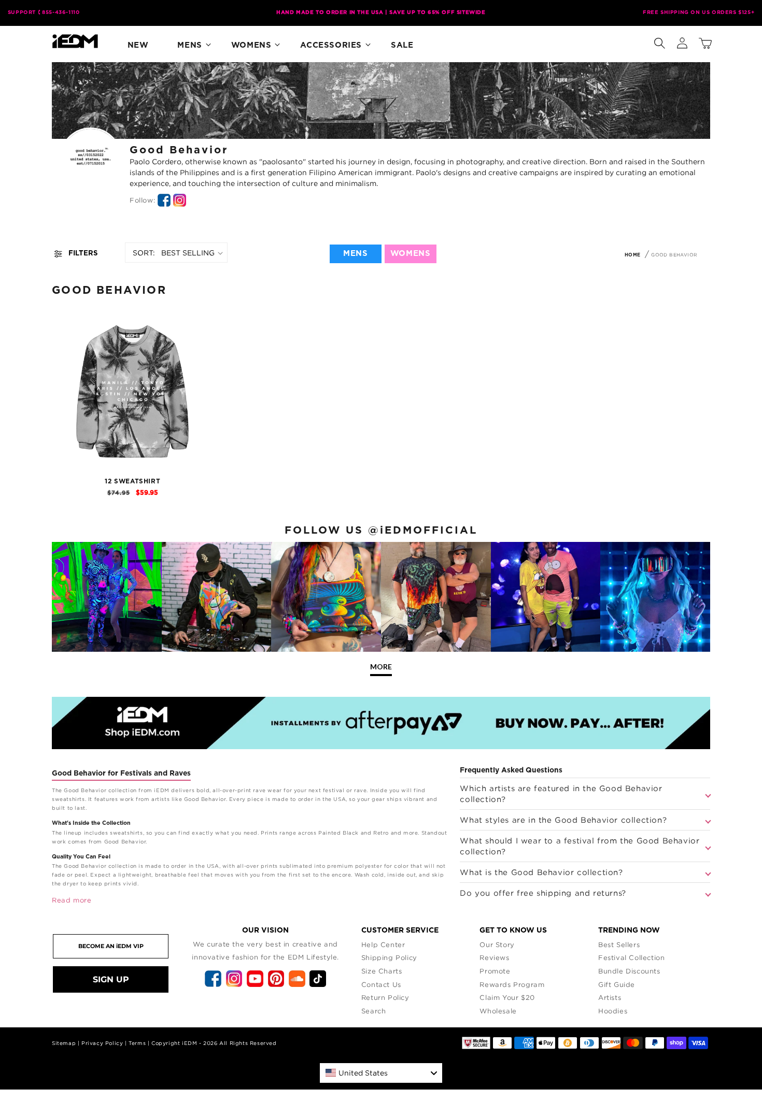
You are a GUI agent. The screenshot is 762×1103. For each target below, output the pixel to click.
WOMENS (410, 253)
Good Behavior (674, 254)
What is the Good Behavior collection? (541, 872)
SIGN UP (111, 979)
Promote (494, 971)
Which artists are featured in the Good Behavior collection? (561, 793)
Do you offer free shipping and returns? (543, 893)
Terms (137, 1043)
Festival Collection (631, 957)
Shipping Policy (389, 957)
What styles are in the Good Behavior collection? (563, 819)
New (138, 45)
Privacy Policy (102, 1043)
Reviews (494, 957)
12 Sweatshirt (132, 481)
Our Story (496, 944)
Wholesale (497, 1010)
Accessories (331, 45)
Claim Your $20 (506, 997)
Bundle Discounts (629, 971)
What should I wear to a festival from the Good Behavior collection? (579, 845)
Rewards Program (511, 984)
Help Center (383, 944)
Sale (402, 45)
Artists (609, 997)
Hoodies (612, 1010)
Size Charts (381, 971)
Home (633, 255)
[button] (659, 41)
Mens (189, 45)
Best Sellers (619, 944)
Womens (251, 45)
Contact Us (381, 984)
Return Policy (385, 997)
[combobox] (381, 1073)
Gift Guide (616, 984)
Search (373, 1010)
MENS (355, 253)
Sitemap (64, 1043)
